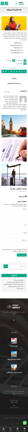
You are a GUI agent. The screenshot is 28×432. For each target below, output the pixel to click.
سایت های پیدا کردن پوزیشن (16, 286)
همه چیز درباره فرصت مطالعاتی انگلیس (13, 284)
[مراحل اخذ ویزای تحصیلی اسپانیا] (14, 354)
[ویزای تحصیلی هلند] (14, 341)
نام (25, 225)
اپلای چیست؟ (19, 288)
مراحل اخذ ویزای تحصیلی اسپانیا (15, 282)
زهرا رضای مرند (19, 60)
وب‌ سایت (24, 240)
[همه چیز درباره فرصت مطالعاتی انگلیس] (14, 367)
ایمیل (25, 232)
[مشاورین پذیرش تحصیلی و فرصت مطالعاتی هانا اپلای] (21, 3)
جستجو (6, 266)
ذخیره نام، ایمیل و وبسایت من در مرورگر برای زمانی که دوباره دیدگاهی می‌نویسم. (14, 250)
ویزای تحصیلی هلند (18, 280)
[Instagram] (14, 320)
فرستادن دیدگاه (21, 255)
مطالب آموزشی (19, 63)
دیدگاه (25, 209)
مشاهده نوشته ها (6, 91)
